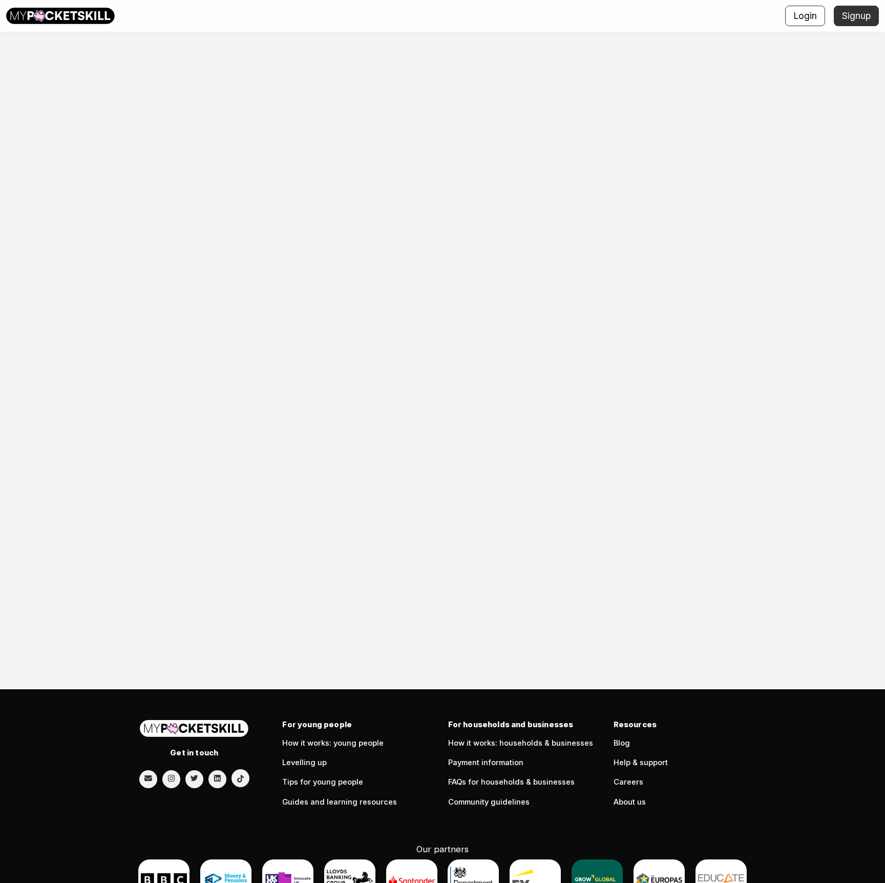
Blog (622, 743)
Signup (856, 15)
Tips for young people (322, 782)
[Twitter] (194, 778)
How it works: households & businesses (520, 743)
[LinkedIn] (217, 778)
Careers (628, 782)
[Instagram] (171, 778)
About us (630, 802)
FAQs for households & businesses (511, 782)
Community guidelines (489, 802)
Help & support (641, 762)
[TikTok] (240, 778)
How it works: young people (333, 743)
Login (805, 15)
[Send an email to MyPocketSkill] (148, 778)
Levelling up (304, 762)
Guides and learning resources (339, 802)
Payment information (485, 762)
